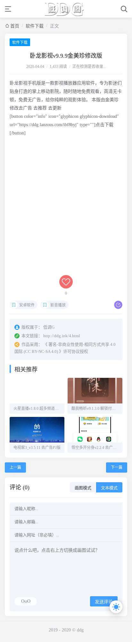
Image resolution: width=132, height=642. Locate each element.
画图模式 (83, 487)
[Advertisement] (66, 209)
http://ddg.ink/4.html (61, 335)
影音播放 (58, 305)
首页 (14, 26)
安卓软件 (27, 305)
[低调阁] (66, 9)
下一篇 (116, 467)
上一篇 (15, 467)
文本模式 (109, 487)
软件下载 (35, 26)
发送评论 (104, 601)
